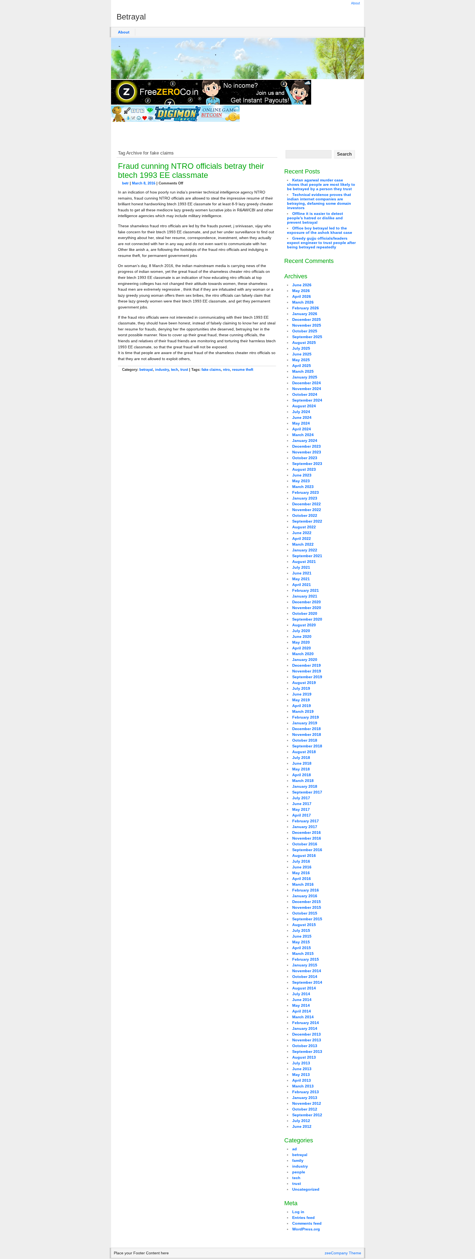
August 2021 (304, 561)
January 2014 (304, 1028)
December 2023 (306, 446)
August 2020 (304, 625)
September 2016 (307, 850)
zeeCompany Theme (343, 1253)
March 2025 (303, 371)
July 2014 (301, 994)
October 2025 (304, 331)
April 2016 (301, 878)
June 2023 (301, 475)
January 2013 (304, 1097)
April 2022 (301, 538)
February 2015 (305, 959)
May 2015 (301, 942)
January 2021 (304, 596)
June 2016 (301, 867)
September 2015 (307, 919)
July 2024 (301, 412)
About (355, 3)
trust (184, 370)
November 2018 (306, 734)
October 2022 (304, 515)
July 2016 (301, 861)
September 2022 (307, 521)
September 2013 (307, 1051)
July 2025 (301, 348)
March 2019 (303, 711)
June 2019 (301, 694)
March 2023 (303, 486)
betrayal (146, 370)
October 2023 (304, 458)
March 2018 (303, 780)
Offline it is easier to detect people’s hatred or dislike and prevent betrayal (315, 218)
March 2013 (303, 1086)
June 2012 (301, 1126)
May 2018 (301, 769)
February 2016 (305, 890)
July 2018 (301, 757)
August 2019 (304, 682)
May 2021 (301, 579)
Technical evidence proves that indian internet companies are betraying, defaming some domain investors (319, 201)
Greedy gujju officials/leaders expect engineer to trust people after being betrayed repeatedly (321, 242)
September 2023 (307, 463)
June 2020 (301, 636)
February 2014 (305, 1022)
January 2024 (304, 440)
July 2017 (301, 798)
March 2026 (303, 302)
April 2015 (301, 948)
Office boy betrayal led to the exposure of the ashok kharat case (319, 230)
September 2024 (307, 400)
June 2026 (301, 285)
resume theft (242, 370)
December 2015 (306, 901)
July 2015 (301, 930)
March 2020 (303, 654)
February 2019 (305, 717)
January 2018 (304, 786)
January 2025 (304, 377)
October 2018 (304, 740)
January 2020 (304, 659)
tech (174, 370)
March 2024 (303, 435)
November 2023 (306, 452)
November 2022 (306, 509)
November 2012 (306, 1103)
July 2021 (301, 567)
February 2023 (305, 492)
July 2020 (301, 631)
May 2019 (301, 700)
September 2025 (307, 337)
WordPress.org (306, 1229)
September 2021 (307, 556)
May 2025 (301, 360)
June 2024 (301, 417)
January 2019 (304, 723)
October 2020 (304, 613)
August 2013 (304, 1057)
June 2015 (301, 936)
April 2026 (301, 296)
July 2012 (301, 1120)
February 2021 (305, 590)
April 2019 (301, 705)
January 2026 (304, 314)
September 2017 (307, 792)
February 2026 (305, 308)
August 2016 (304, 855)
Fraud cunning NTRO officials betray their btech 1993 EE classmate (191, 171)
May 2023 (301, 481)
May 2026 (301, 290)
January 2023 (304, 498)
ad (294, 1149)
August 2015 (304, 924)
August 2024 (304, 406)
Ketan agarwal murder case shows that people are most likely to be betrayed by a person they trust (321, 184)
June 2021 (301, 573)
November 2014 (306, 971)
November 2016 (306, 838)
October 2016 (304, 844)
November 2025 (306, 325)
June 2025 (301, 354)
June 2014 (301, 999)
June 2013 (301, 1069)
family (297, 1160)
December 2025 (306, 319)
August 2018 (304, 752)
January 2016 (304, 896)
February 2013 (305, 1092)
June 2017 (301, 803)
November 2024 (306, 388)
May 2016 (301, 873)
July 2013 (301, 1063)
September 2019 (307, 677)
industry (162, 370)
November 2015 (306, 907)
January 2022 (304, 550)
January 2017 (304, 827)
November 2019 (306, 671)
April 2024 (301, 429)
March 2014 (303, 1017)
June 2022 (301, 533)
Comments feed (307, 1223)
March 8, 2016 (143, 183)
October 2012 (304, 1109)
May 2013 (301, 1074)
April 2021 (301, 584)
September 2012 (307, 1115)
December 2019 (306, 665)
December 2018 (306, 729)
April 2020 (301, 648)
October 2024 (304, 394)
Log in (298, 1212)
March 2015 (303, 953)
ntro (226, 370)
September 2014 (307, 982)
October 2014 (304, 976)
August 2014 (304, 988)
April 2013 (301, 1080)
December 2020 (306, 602)
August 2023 (304, 469)
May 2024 (301, 423)
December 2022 (306, 504)
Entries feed (303, 1217)
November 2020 (306, 607)
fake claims (211, 370)
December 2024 (306, 383)
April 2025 (301, 365)
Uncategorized (305, 1189)
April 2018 (301, 775)
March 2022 (303, 544)
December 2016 (306, 832)
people (298, 1172)
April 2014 (301, 1011)
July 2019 (301, 688)
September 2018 (307, 746)
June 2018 (301, 763)
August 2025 (304, 342)
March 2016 (303, 884)
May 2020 (301, 642)
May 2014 (301, 1005)
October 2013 (304, 1046)
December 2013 (306, 1034)
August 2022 (304, 527)
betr (125, 183)
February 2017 (305, 821)
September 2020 (307, 619)
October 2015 (304, 913)
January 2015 (304, 965)
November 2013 (306, 1040)
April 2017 (301, 815)
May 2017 (301, 809)
